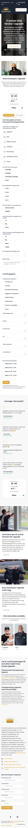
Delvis (7, 243)
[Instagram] (17, 817)
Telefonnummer (7, 344)
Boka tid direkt (19, 115)
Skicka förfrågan (9, 115)
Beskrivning (6, 259)
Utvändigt (8, 169)
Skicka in (6, 382)
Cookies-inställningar (6, 825)
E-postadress (6, 352)
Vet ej (6, 227)
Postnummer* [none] (4, 795)
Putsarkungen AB (14, 822)
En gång (7, 211)
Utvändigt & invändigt (11, 176)
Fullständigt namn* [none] (6, 777)
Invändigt (8, 173)
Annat (7, 180)
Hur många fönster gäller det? (11, 251)
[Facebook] (10, 817)
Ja (6, 220)
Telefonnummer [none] (5, 789)
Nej (6, 224)
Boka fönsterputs (21, 9)
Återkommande (9, 208)
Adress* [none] (3, 800)
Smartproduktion (17, 821)
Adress (5, 321)
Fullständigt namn (8, 313)
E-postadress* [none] (5, 783)
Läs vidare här (6, 554)
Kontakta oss (5, 2)
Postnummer (6, 329)
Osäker (7, 247)
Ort (4, 336)
